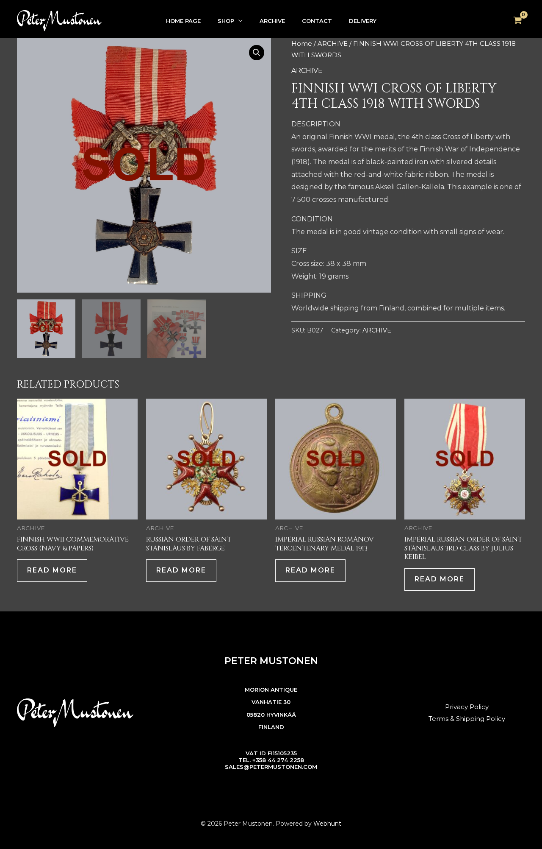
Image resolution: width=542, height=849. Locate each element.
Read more (52, 570)
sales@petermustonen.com (271, 766)
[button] (256, 52)
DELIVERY (362, 20)
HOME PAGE (183, 20)
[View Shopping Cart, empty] (517, 20)
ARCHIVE (272, 20)
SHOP (226, 20)
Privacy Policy (467, 707)
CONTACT (317, 20)
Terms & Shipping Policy (467, 719)
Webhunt (327, 823)
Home (301, 43)
